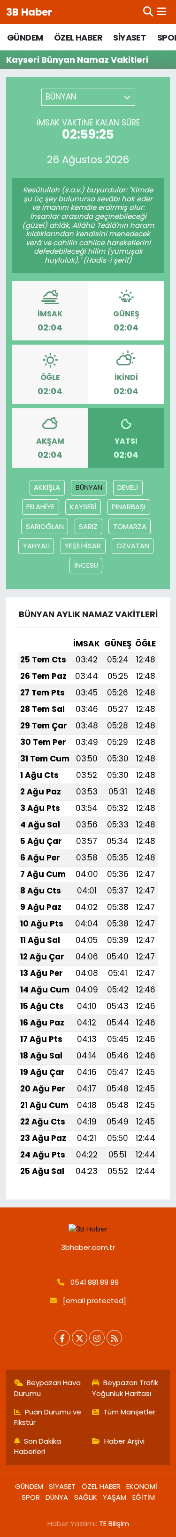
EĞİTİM (143, 1497)
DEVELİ (127, 487)
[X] (79, 1338)
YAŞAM (114, 1497)
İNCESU (86, 565)
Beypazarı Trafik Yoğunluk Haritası (125, 1388)
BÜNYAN (89, 487)
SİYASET (129, 37)
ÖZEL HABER (78, 37)
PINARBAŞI (128, 507)
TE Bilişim (114, 1524)
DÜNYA (57, 1497)
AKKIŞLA (47, 487)
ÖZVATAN (132, 546)
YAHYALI (36, 546)
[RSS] (114, 1338)
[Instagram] (97, 1338)
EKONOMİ (141, 1486)
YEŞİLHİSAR (83, 546)
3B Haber (29, 12)
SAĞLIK (85, 1497)
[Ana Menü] (161, 11)
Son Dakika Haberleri (37, 1446)
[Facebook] (62, 1338)
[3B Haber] (88, 1228)
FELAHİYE (40, 507)
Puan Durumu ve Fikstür (48, 1417)
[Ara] (148, 11)
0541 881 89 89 (94, 1282)
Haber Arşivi (124, 1441)
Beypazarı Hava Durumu (47, 1388)
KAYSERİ (83, 507)
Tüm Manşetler (129, 1412)
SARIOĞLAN (45, 526)
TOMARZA (129, 526)
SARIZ (88, 526)
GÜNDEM (25, 37)
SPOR (31, 1497)
